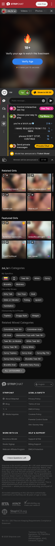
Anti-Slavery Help (35, 425)
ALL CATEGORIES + (13, 371)
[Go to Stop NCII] (19, 512)
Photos (41, 11)
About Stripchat (12, 399)
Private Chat (42, 146)
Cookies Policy (34, 414)
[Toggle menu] (3, 4)
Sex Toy (45, 108)
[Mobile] (14, 278)
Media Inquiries (12, 414)
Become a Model (10, 439)
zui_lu (5, 268)
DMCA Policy (34, 409)
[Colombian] (6, 278)
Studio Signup (9, 444)
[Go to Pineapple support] (5, 512)
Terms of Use (34, 404)
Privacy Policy (34, 399)
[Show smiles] (43, 101)
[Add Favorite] (4, 92)
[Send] (51, 101)
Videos (26, 11)
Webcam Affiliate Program (14, 449)
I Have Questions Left (16, 458)
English (41, 384)
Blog (8, 404)
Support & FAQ (34, 439)
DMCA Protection (35, 449)
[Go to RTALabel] (6, 504)
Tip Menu (44, 116)
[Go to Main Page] (17, 4)
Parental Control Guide (38, 420)
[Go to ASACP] (16, 504)
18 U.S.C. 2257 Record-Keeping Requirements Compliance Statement (26, 522)
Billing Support (34, 444)
